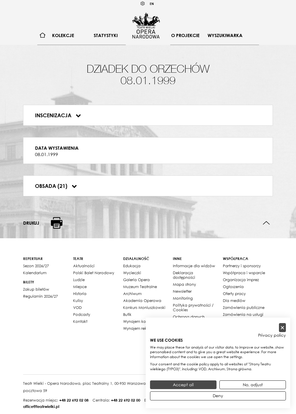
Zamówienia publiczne (243, 307)
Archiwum (132, 293)
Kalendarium (35, 272)
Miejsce (80, 286)
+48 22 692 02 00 (125, 400)
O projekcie (185, 35)
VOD (77, 307)
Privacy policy (272, 335)
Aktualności (84, 265)
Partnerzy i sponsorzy (242, 265)
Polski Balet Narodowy (93, 272)
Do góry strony (266, 223)
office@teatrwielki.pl (41, 406)
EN (152, 4)
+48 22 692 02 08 (73, 400)
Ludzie (79, 279)
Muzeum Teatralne (140, 286)
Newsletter (182, 291)
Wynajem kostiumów (142, 321)
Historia (79, 293)
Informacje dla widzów (194, 265)
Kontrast (143, 3)
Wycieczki (132, 272)
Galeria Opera (136, 279)
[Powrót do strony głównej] (146, 25)
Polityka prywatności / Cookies (193, 307)
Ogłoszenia (233, 286)
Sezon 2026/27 (36, 265)
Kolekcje (63, 35)
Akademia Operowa (142, 300)
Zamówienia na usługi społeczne (243, 316)
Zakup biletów (36, 289)
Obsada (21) (52, 186)
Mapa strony (184, 284)
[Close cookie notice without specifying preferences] (282, 327)
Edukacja (131, 265)
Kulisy (78, 300)
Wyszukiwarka (225, 35)
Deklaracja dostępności (184, 275)
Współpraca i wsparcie (244, 272)
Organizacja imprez (241, 279)
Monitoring (183, 298)
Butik (127, 314)
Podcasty (81, 314)
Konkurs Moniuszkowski (144, 307)
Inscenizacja (54, 115)
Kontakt (80, 321)
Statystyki (106, 35)
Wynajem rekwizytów (142, 328)
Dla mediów (234, 300)
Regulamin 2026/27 (40, 296)
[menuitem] (42, 35)
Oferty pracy (234, 293)
